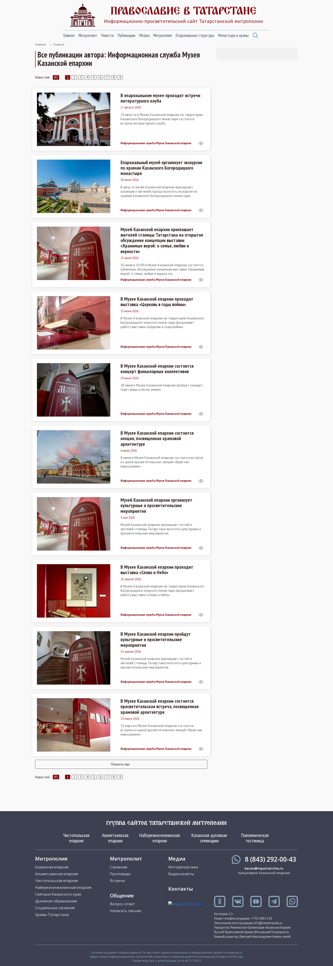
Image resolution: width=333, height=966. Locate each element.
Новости (107, 35)
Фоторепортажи (183, 867)
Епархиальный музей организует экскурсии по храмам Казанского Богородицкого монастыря (161, 168)
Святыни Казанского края (58, 894)
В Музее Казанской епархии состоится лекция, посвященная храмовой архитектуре (157, 438)
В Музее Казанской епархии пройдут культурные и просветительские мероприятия (156, 639)
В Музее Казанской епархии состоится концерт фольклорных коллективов (157, 368)
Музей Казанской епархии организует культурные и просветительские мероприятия (156, 505)
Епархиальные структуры (195, 35)
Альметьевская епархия (115, 838)
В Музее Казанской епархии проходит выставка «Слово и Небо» (157, 569)
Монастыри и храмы (233, 35)
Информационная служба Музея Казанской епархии (156, 143)
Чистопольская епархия (76, 838)
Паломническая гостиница (255, 838)
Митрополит (87, 35)
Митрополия (162, 35)
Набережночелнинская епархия (159, 838)
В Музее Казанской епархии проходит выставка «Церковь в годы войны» (157, 301)
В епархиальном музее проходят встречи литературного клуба (160, 98)
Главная (40, 44)
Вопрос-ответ (122, 904)
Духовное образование (56, 901)
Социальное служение (55, 908)
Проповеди (120, 874)
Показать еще (120, 764)
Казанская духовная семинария (209, 838)
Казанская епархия (51, 867)
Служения (118, 867)
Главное (69, 35)
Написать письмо (125, 910)
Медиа (144, 35)
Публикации (126, 35)
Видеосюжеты (181, 874)
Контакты (180, 888)
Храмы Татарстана (52, 914)
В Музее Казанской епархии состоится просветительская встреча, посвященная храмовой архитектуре (160, 706)
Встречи (117, 880)
